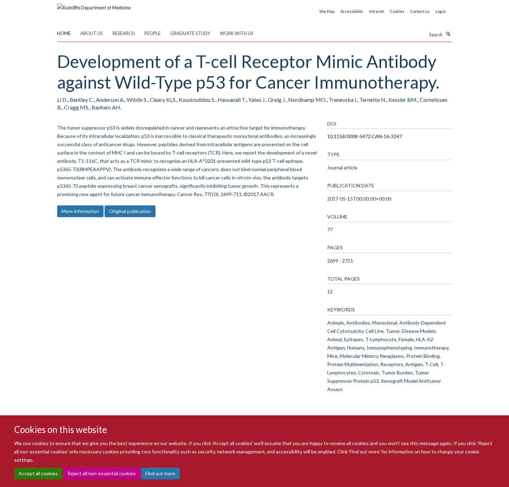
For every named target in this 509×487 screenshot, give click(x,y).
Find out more (160, 473)
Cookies (397, 11)
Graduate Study (190, 33)
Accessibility (351, 11)
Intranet (376, 11)
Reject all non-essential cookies (102, 473)
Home (64, 33)
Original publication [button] (130, 211)
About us (91, 33)
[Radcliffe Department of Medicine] (94, 5)
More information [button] (80, 211)
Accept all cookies (38, 473)
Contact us (420, 11)
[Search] (448, 34)
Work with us (236, 33)
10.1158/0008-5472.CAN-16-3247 (364, 136)
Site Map (326, 11)
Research (124, 33)
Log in (441, 11)
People (152, 33)
